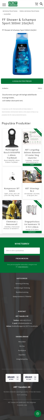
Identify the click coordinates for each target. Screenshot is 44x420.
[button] (4, 2)
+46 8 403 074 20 (25, 320)
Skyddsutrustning (22, 292)
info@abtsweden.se (25, 323)
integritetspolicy (23, 267)
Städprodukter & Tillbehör (22, 297)
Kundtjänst (22, 350)
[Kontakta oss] (37, 413)
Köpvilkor (22, 355)
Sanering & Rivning (22, 284)
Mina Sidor (22, 342)
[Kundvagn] (36, 3)
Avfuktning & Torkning (22, 288)
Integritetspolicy (22, 359)
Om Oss (22, 346)
